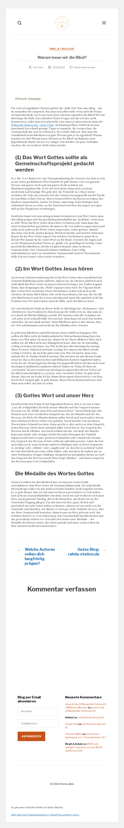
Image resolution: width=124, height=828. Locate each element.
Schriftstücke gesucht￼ (91, 717)
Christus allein (66, 784)
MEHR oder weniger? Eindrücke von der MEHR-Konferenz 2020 (84, 747)
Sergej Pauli (71, 724)
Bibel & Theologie (62, 48)
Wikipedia (34, 98)
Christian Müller (73, 734)
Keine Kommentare (84, 67)
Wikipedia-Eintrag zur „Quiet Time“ (32, 125)
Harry (40, 67)
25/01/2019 (59, 67)
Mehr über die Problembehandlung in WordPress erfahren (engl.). (45, 814)
